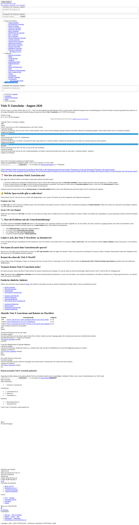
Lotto (10, 65)
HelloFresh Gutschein (14, 43)
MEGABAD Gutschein (15, 45)
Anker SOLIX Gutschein (15, 41)
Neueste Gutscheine (14, 46)
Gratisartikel (11, 395)
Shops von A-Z (9, 486)
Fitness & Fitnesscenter (15, 67)
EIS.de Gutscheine (9, 339)
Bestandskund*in (13, 402)
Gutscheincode (12, 391)
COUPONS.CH (10, 520)
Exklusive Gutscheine (14, 50)
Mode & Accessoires (14, 55)
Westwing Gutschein (14, 29)
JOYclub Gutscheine (10, 351)
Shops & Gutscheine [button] (11, 21)
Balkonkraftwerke (13, 63)
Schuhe (10, 74)
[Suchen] (3, 11)
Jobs (18, 516)
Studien (7, 503)
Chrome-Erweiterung (11, 82)
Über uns (7, 515)
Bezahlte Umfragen (14, 77)
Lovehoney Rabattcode (11, 304)
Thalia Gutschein (13, 22)
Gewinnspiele (12, 79)
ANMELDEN (22, 164)
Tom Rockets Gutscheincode (13, 292)
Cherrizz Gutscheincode (12, 296)
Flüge (10, 69)
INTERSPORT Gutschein (16, 24)
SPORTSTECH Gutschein (16, 33)
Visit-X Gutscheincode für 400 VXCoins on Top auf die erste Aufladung (28, 324)
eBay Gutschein (13, 36)
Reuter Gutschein (13, 26)
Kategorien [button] (8, 53)
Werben (7, 516)
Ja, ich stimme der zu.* (46, 164)
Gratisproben (12, 75)
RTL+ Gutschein (13, 34)
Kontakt (11, 498)
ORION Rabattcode (11, 297)
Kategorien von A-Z (11, 488)
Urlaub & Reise (13, 58)
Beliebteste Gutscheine (15, 48)
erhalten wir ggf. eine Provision (80, 119)
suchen (23, 16)
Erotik (28, 284)
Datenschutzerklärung (47, 164)
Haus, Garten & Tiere (14, 72)
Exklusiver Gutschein (14, 385)
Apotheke (11, 60)
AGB (2, 481)
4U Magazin (4, 510)
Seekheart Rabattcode (11, 309)
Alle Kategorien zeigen (16, 80)
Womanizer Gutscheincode (13, 307)
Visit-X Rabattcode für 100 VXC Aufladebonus (21, 321)
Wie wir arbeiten (17, 515)
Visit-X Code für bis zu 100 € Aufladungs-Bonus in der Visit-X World (28, 319)
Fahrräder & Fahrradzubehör (16, 70)
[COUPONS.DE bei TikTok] (1, 508)
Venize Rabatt (9, 291)
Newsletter (8, 501)
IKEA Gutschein (13, 31)
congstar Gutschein (14, 40)
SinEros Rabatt (9, 306)
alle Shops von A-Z (15, 51)
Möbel (10, 57)
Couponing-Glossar (10, 499)
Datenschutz (8, 518)
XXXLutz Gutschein (14, 28)
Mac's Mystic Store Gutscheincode (15, 301)
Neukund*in (11, 404)
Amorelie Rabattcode (11, 299)
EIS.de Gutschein (10, 287)
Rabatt (10, 393)
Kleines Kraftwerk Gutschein (17, 38)
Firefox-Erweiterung (11, 491)
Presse (13, 516)
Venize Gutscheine (9, 365)
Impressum (17, 518)
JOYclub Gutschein (10, 289)
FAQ (6, 498)
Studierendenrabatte (14, 62)
